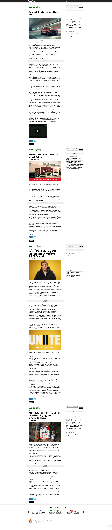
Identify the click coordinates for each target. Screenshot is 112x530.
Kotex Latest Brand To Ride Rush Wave (73, 27)
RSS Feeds (51, 518)
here (50, 233)
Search (63, 1)
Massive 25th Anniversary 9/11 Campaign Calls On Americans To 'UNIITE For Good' (73, 19)
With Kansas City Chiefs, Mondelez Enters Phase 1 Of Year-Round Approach (74, 25)
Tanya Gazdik (32, 17)
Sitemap (55, 518)
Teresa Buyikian (33, 159)
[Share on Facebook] (30, 141)
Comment (31, 143)
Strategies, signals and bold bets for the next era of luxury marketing (74, 37)
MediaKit (41, 518)
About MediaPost (36, 518)
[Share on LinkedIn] (32, 141)
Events (46, 1)
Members (55, 1)
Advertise (76, 1)
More (60, 1)
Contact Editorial (46, 518)
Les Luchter (32, 258)
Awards (50, 1)
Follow (81, 1)
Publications (41, 1)
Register (71, 1)
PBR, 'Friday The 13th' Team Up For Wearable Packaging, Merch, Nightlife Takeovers (74, 22)
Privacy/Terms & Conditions (62, 518)
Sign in (67, 1)
